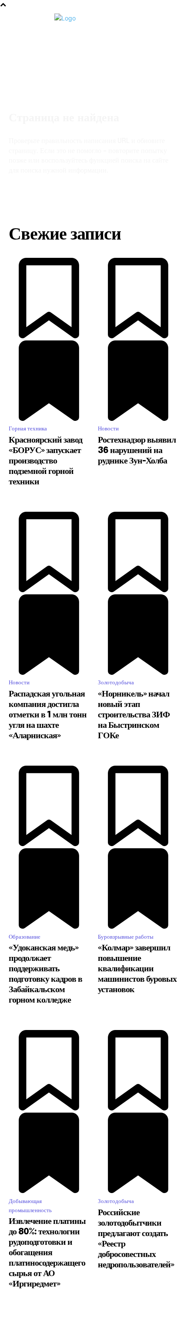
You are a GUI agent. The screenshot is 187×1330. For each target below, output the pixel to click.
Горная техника (28, 428)
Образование (24, 936)
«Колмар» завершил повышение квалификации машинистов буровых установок (137, 968)
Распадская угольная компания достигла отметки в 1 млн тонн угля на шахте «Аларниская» (48, 715)
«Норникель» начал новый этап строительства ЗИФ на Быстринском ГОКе (134, 715)
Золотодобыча (116, 682)
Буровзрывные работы (126, 936)
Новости (108, 428)
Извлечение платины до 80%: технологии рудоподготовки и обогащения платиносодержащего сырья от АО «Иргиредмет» (47, 1253)
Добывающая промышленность (30, 1205)
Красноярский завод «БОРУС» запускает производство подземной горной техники (45, 461)
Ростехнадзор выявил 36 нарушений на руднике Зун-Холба (137, 451)
